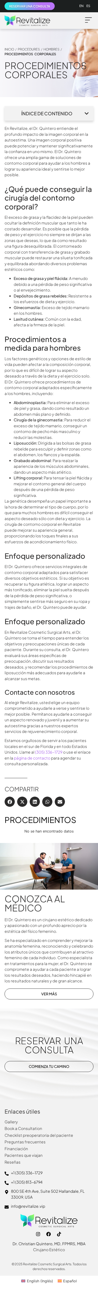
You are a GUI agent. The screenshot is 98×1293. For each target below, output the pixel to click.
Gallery (11, 1121)
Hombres (51, 49)
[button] (88, 21)
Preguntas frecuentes (25, 1141)
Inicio (9, 49)
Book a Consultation (23, 1128)
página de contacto (32, 757)
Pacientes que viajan (24, 1155)
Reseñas (13, 1162)
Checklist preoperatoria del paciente (39, 1135)
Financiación (16, 1148)
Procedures (29, 49)
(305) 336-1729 (48, 752)
